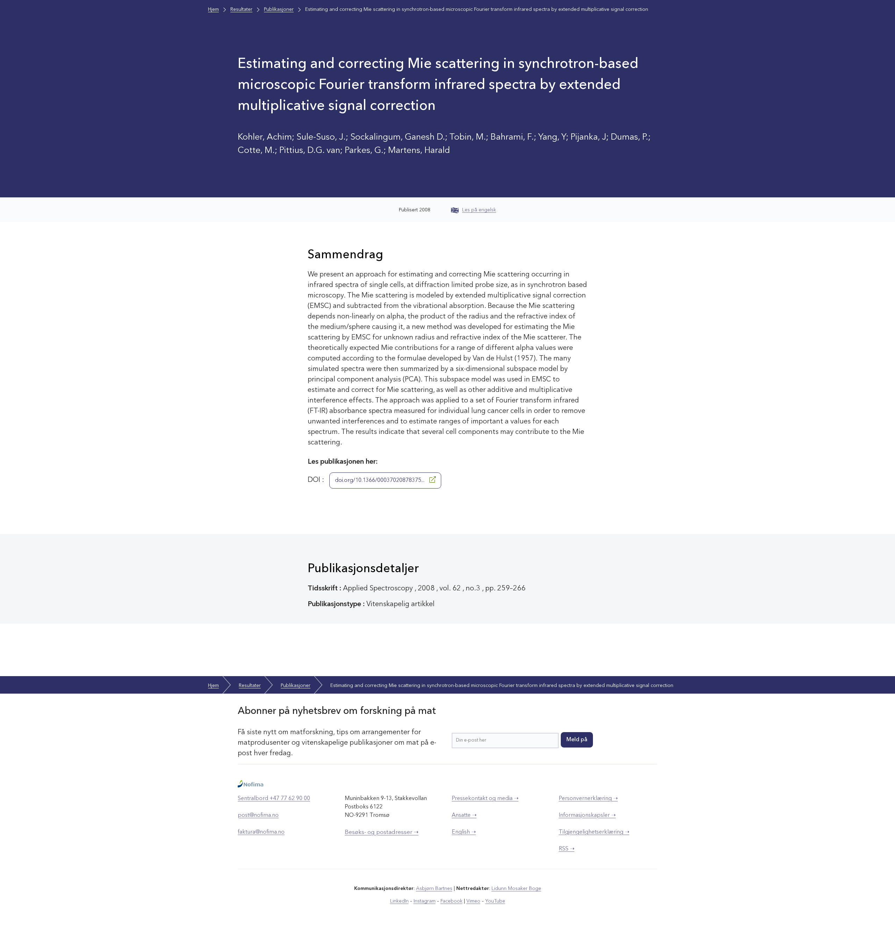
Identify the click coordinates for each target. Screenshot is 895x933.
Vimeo (473, 901)
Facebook (452, 901)
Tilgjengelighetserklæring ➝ (594, 832)
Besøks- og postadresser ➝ (381, 832)
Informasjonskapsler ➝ (587, 815)
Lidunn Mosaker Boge (516, 888)
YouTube (495, 901)
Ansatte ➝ (464, 815)
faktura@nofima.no (261, 832)
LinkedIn (399, 901)
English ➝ (464, 832)
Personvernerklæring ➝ (588, 798)
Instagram (425, 901)
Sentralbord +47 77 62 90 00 (274, 798)
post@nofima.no (258, 815)
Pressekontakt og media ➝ (485, 798)
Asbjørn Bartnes (434, 888)
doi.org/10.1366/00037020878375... (380, 480)
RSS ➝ (566, 849)
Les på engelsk (479, 210)
